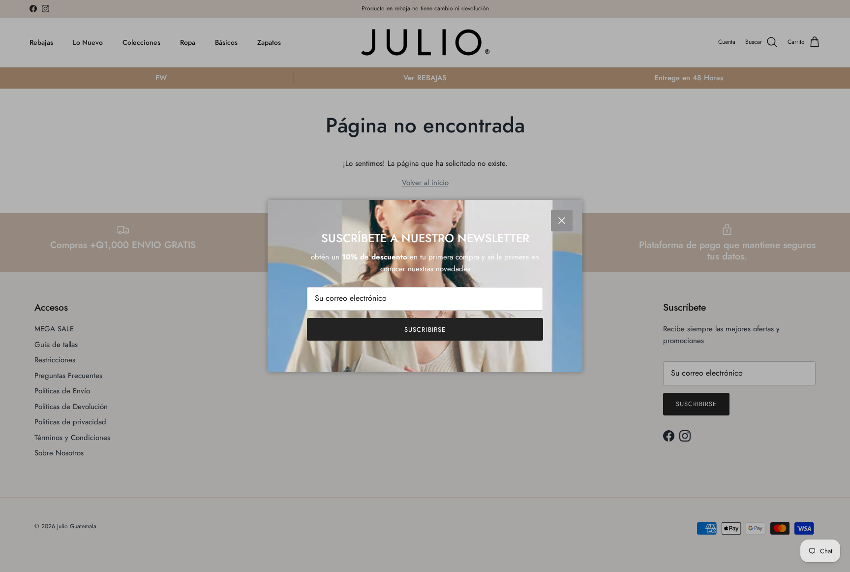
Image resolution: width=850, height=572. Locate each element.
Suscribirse (424, 329)
